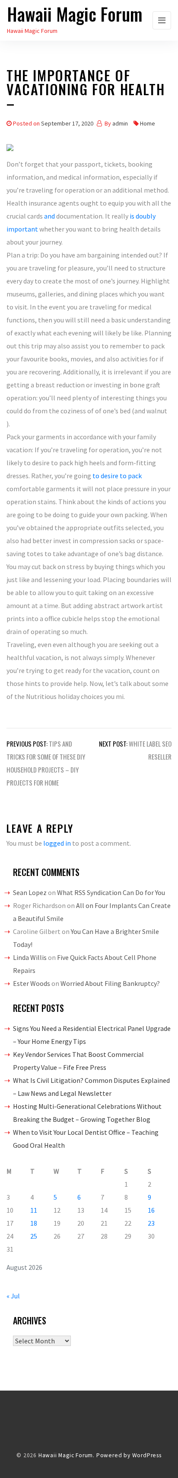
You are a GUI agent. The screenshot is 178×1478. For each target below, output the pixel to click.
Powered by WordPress (129, 1455)
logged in (57, 843)
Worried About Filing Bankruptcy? (110, 983)
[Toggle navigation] (162, 20)
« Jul (13, 1295)
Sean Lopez (30, 892)
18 (33, 1223)
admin (120, 123)
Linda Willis (30, 957)
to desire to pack (117, 475)
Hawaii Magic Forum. (66, 1455)
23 (151, 1223)
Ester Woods (31, 983)
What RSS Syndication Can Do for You (111, 892)
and (49, 216)
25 (33, 1236)
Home (147, 123)
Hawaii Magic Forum (75, 14)
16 (151, 1210)
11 (33, 1210)
